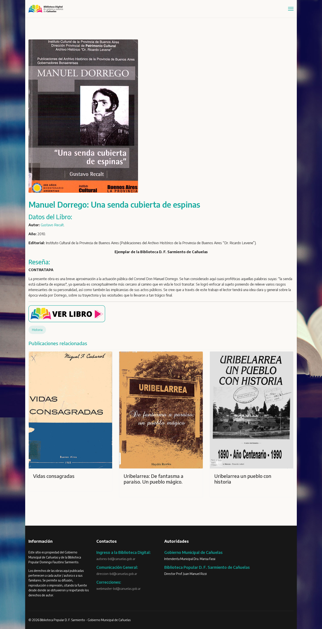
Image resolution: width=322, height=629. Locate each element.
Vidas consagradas (53, 476)
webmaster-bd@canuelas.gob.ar (118, 588)
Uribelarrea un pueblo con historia (242, 479)
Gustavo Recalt (52, 225)
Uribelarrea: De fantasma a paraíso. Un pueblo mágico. (153, 479)
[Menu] (291, 9)
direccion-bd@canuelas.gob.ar (116, 574)
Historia (37, 330)
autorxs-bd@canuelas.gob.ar (115, 559)
